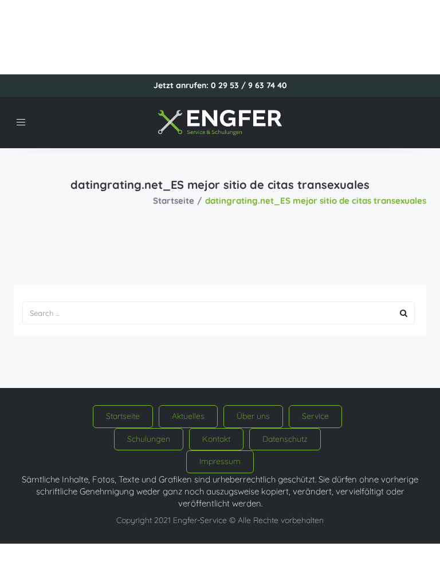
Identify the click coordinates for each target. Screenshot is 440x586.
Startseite (173, 200)
